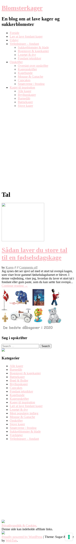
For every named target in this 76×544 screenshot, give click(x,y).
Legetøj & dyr (27, 54)
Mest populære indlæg (24, 413)
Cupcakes (24, 80)
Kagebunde (25, 73)
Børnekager (25, 102)
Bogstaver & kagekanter (33, 51)
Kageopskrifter (27, 69)
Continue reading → (15, 285)
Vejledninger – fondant (24, 44)
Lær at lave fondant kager (26, 36)
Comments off (28, 267)
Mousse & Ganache (30, 76)
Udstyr (14, 40)
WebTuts (11, 540)
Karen (10, 267)
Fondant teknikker (29, 58)
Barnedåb (24, 98)
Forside (14, 33)
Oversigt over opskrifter (33, 65)
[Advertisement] (38, 149)
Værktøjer (16, 435)
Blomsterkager (22, 8)
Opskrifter (16, 62)
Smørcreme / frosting (31, 84)
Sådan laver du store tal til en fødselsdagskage (34, 253)
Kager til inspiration (22, 87)
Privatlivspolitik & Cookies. (19, 525)
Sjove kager (25, 105)
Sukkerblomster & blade (33, 47)
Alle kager (24, 91)
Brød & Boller (19, 380)
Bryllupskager (27, 94)
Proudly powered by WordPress (22, 537)
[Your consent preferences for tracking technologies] (69, 537)
